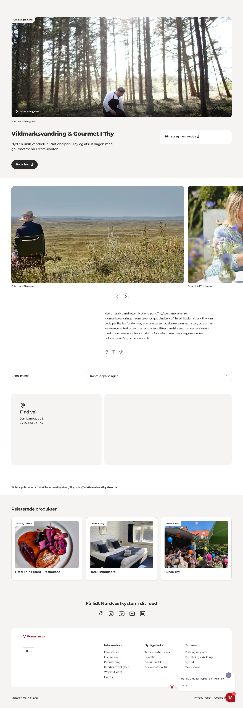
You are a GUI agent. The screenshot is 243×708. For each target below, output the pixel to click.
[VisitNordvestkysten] (34, 636)
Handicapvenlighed (117, 667)
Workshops (192, 667)
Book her (22, 164)
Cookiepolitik (153, 662)
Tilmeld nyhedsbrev (157, 652)
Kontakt (150, 657)
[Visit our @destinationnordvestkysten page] (121, 614)
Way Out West (113, 672)
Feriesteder (111, 652)
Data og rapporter (196, 652)
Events (108, 677)
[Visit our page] (100, 614)
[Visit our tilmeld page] (132, 614)
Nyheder (191, 662)
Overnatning (112, 662)
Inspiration (111, 657)
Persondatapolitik (156, 667)
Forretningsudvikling (199, 657)
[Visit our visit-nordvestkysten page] (142, 614)
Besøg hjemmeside (183, 136)
